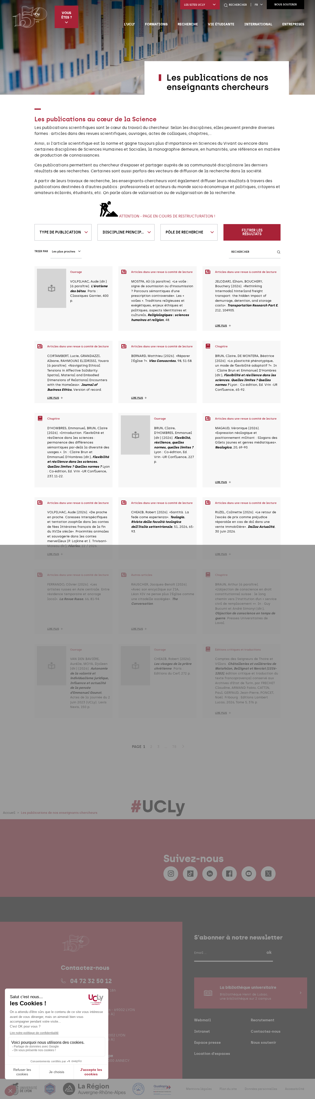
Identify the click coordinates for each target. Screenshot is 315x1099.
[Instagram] (170, 873)
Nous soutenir (285, 4)
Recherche (188, 24)
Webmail (202, 1020)
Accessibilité (294, 1089)
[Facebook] (229, 873)
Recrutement (262, 1020)
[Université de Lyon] (24, 1092)
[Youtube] (248, 873)
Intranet (202, 1031)
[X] (268, 873)
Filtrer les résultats (252, 232)
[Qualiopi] (162, 1092)
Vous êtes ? (66, 15)
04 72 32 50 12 (91, 981)
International (258, 24)
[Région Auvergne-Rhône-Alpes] (94, 1092)
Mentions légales (199, 1089)
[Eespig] (50, 1092)
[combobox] (63, 232)
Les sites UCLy (194, 4)
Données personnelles (261, 1089)
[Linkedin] (209, 873)
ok (269, 952)
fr (256, 4)
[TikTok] (190, 873)
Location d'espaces (212, 1053)
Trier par (41, 251)
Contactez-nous (266, 1031)
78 (174, 746)
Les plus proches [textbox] (63, 251)
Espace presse (207, 1042)
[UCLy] (29, 16)
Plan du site (228, 1089)
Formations (156, 24)
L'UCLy (129, 24)
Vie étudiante (221, 24)
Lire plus (221, 325)
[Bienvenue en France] (139, 1092)
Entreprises (293, 24)
